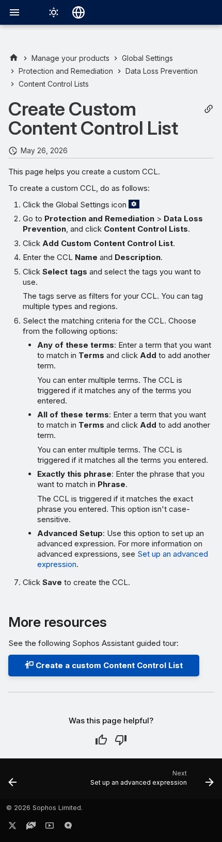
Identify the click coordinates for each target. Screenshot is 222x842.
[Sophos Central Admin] (13, 58)
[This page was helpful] (101, 740)
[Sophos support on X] (12, 827)
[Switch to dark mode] (53, 12)
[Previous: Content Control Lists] (12, 782)
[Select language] (78, 12)
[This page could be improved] (121, 740)
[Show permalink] (208, 109)
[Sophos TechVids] (49, 827)
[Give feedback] (68, 827)
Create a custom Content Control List (108, 665)
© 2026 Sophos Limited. (44, 808)
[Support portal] (31, 827)
